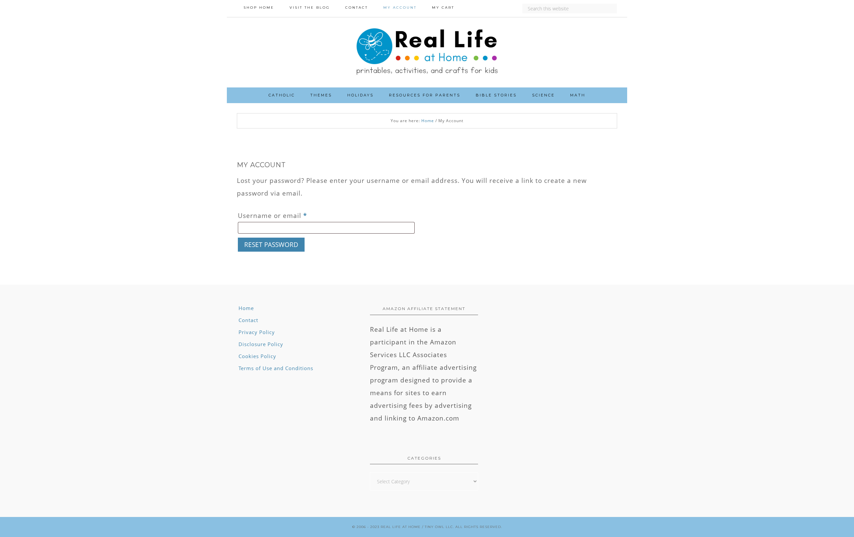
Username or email (287, 215)
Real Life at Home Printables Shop (427, 52)
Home (246, 308)
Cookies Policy (257, 356)
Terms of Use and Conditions (276, 368)
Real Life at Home (401, 527)
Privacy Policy (257, 332)
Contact (248, 320)
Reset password (271, 244)
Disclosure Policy (261, 344)
